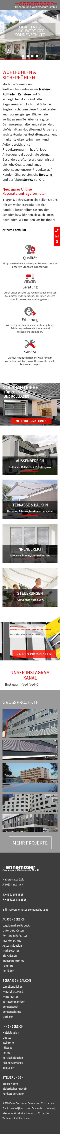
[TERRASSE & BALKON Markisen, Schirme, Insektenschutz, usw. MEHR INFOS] (30, 482)
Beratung (45, 174)
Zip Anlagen (9, 955)
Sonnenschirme (11, 1012)
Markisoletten (11, 950)
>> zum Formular (14, 230)
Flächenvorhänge (12, 1063)
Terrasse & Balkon (16, 980)
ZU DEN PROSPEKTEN (34, 654)
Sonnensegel (10, 1007)
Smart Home (10, 1083)
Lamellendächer (12, 986)
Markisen (45, 89)
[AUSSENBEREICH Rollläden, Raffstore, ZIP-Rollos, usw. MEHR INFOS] (30, 438)
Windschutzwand (12, 991)
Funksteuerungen (13, 1094)
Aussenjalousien (12, 945)
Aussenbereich (13, 919)
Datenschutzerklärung (43, 1108)
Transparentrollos (13, 960)
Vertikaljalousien (12, 1058)
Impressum (24, 1108)
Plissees (7, 1047)
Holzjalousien (10, 1032)
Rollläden (9, 94)
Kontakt (14, 1108)
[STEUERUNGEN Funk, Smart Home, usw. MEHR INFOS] (30, 570)
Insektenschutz (11, 940)
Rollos (6, 1053)
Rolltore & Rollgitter (14, 935)
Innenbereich (12, 1026)
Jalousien (8, 1068)
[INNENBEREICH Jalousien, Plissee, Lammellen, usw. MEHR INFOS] (30, 526)
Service (28, 179)
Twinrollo (8, 1042)
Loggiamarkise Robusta (16, 925)
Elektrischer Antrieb (14, 1088)
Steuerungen (13, 1077)
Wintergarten (10, 996)
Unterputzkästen (13, 930)
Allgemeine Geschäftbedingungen (19, 1113)
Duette (6, 1037)
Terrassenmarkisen (13, 1001)
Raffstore (24, 94)
